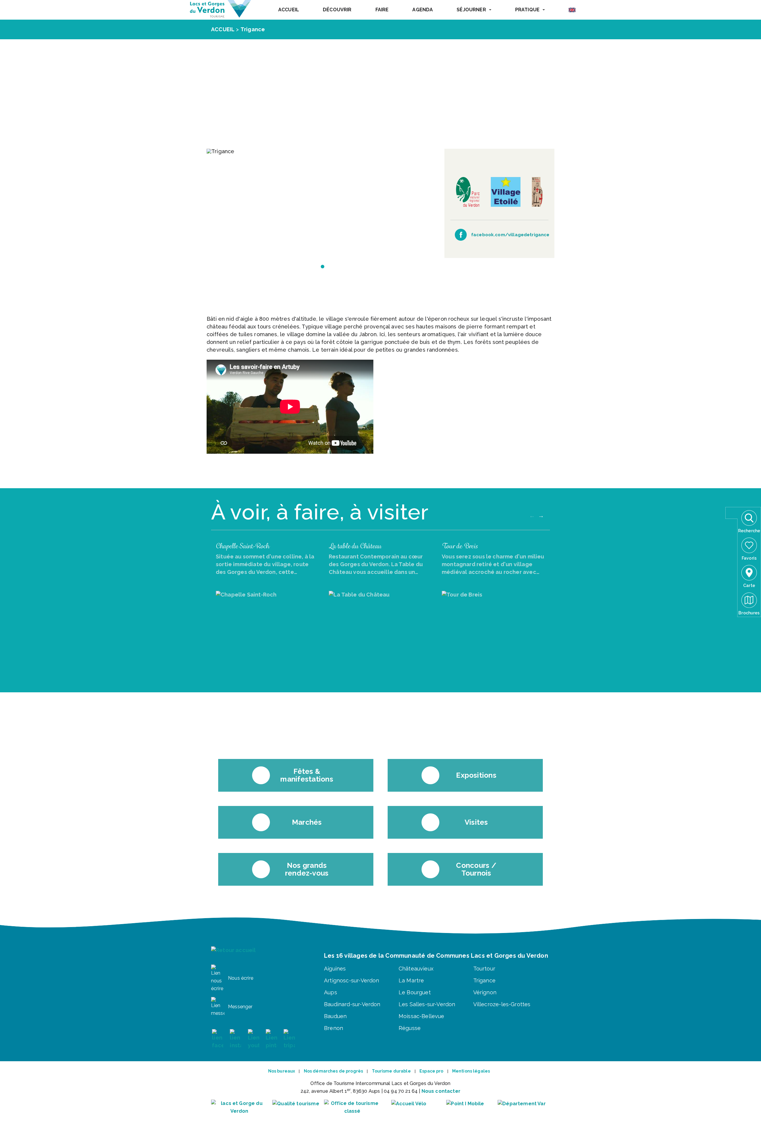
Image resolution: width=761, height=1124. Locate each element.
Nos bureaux (281, 1071)
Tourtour (484, 968)
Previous (532, 516)
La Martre (411, 980)
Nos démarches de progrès (333, 1071)
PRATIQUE (527, 9)
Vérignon (484, 992)
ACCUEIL (288, 9)
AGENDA (422, 9)
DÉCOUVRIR (337, 9)
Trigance (252, 29)
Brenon (333, 1028)
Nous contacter (441, 1091)
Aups (330, 992)
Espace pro (431, 1071)
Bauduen (335, 1016)
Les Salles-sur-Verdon (427, 1004)
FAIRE (382, 9)
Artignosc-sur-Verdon (351, 980)
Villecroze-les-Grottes (502, 1004)
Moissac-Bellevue (421, 1016)
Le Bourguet (415, 992)
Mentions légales (471, 1071)
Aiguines (335, 968)
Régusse (410, 1028)
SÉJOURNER (471, 9)
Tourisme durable (391, 1071)
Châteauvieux (416, 968)
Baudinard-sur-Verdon (352, 1004)
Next (541, 516)
